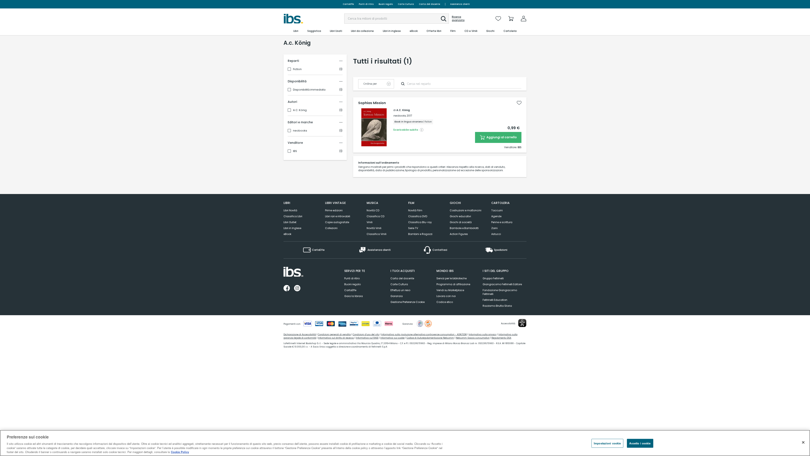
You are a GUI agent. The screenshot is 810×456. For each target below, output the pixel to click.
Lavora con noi (446, 296)
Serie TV (413, 228)
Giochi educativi (460, 216)
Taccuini (497, 210)
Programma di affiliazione (453, 284)
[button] (443, 19)
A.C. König (300, 110)
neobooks (300, 130)
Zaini (494, 228)
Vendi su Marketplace (450, 290)
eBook (287, 234)
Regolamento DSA (501, 337)
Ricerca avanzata (458, 18)
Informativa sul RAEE (367, 337)
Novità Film (415, 210)
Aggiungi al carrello (501, 137)
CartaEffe (348, 4)
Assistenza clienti (460, 4)
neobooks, (399, 115)
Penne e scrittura (501, 222)
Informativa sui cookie (392, 337)
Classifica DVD (417, 216)
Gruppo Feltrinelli (493, 278)
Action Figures (459, 234)
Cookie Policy (180, 452)
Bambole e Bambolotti (464, 228)
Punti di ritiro (366, 4)
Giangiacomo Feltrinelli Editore (502, 284)
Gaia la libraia (353, 296)
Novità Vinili (374, 228)
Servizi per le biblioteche (451, 278)
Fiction (297, 69)
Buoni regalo (386, 4)
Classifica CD (375, 216)
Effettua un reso (400, 290)
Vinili (370, 222)
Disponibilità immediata (309, 89)
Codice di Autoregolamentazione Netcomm (430, 337)
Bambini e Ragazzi (420, 234)
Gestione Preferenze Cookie (407, 302)
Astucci (496, 234)
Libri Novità (290, 210)
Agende (496, 216)
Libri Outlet (290, 222)
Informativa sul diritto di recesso (336, 337)
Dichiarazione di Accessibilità (300, 334)
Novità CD (373, 210)
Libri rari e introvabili (337, 216)
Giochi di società (461, 222)
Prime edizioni (334, 210)
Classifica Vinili (376, 234)
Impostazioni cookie (607, 443)
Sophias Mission (372, 103)
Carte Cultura (406, 4)
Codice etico (444, 302)
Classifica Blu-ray (420, 222)
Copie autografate (337, 222)
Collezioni (331, 228)
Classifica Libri (293, 216)
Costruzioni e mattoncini (465, 210)
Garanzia (396, 296)
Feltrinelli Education (495, 300)
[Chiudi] (803, 442)
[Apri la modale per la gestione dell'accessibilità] (522, 323)
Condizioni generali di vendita (334, 334)
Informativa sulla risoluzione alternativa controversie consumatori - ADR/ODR (424, 334)
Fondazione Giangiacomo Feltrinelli (500, 292)
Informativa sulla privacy (483, 334)
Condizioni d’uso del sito (366, 334)
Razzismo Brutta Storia (497, 306)
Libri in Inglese (292, 228)
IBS (295, 151)
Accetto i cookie (640, 443)
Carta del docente (429, 4)
